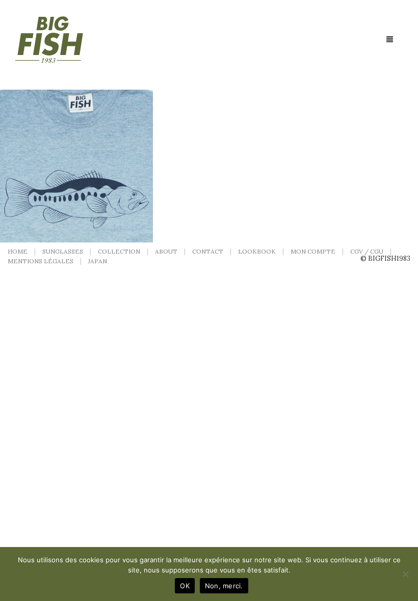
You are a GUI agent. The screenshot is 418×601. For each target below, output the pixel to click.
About (166, 251)
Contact (207, 251)
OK (185, 586)
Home (18, 251)
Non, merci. (224, 586)
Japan (97, 261)
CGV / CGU (366, 251)
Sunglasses (62, 251)
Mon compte (313, 251)
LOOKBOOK (257, 251)
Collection (119, 251)
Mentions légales (40, 261)
